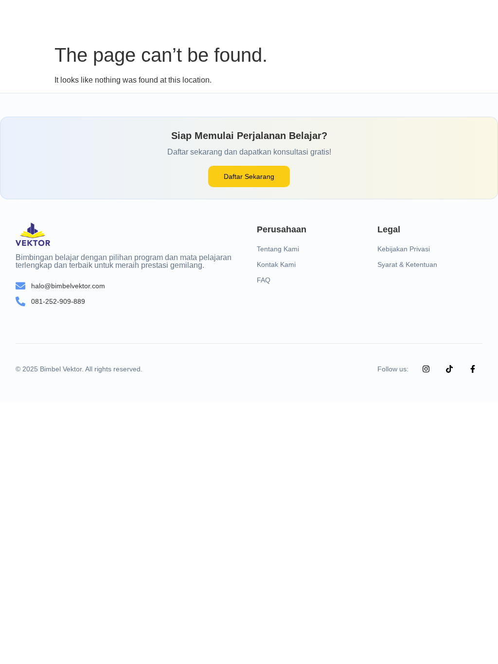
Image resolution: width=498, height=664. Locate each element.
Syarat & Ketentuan (407, 264)
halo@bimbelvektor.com (68, 286)
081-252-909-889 (58, 301)
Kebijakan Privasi (403, 249)
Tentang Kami (278, 249)
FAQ (263, 280)
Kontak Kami (276, 264)
